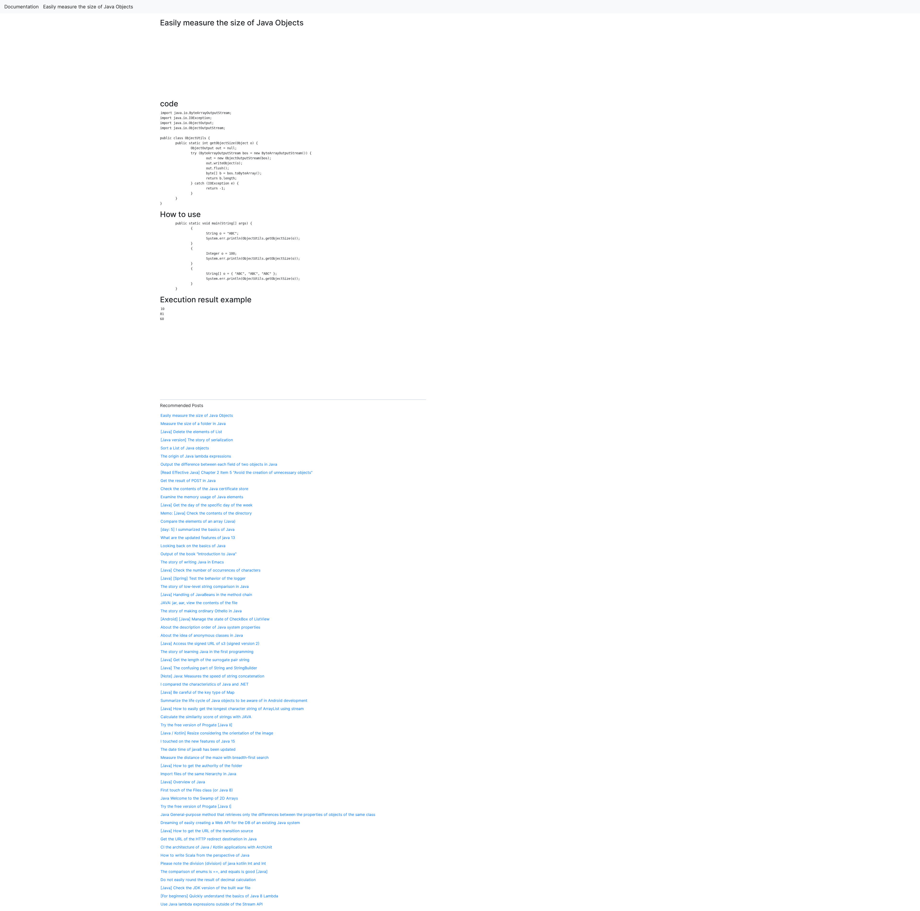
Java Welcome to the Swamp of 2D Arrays (199, 798)
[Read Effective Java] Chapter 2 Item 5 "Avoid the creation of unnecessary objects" (236, 472)
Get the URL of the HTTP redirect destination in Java (209, 839)
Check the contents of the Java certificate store (204, 488)
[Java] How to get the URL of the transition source (207, 830)
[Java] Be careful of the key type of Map (198, 692)
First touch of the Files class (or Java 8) (197, 790)
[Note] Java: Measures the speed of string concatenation (212, 676)
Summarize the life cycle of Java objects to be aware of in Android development (234, 700)
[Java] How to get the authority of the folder (201, 765)
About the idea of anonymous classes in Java (202, 635)
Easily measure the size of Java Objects (88, 7)
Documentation (21, 7)
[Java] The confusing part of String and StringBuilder (209, 667)
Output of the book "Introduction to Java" (198, 553)
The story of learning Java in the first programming (207, 651)
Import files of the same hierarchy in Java (198, 773)
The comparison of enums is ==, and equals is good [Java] (214, 871)
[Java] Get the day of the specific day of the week (207, 505)
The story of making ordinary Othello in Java (201, 610)
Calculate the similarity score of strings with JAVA (206, 716)
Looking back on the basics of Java (193, 545)
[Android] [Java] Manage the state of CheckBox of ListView (215, 619)
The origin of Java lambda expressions (196, 456)
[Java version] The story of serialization (197, 439)
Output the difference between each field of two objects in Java (219, 464)
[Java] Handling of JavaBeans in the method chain (206, 594)
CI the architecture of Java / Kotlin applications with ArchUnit (216, 847)
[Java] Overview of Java (183, 781)
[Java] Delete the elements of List (191, 431)
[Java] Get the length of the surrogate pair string (205, 659)
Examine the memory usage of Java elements (202, 496)
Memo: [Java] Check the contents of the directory (206, 513)
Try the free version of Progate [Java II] (196, 724)
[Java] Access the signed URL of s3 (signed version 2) (210, 643)
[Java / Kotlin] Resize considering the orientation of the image (217, 733)
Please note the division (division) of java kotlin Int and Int (213, 863)
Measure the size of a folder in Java (193, 423)
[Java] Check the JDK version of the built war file (205, 887)
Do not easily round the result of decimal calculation (208, 879)
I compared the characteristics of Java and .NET (204, 684)
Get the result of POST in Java (188, 480)
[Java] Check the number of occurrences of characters (210, 570)
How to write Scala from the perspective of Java (205, 855)
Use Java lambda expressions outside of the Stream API (212, 904)
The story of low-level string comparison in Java (205, 586)
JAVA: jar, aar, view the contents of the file (199, 602)
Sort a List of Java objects (185, 448)
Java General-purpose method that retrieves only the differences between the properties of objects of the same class (268, 814)
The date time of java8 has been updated (198, 749)
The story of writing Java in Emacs (192, 562)
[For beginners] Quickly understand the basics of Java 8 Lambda (219, 896)
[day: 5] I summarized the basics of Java (198, 529)
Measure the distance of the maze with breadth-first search (215, 757)
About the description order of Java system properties (210, 627)
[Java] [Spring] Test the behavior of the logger (203, 578)
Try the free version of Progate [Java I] (196, 806)
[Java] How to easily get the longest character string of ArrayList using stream (232, 708)
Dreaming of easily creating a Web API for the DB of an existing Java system (230, 822)
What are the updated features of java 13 (198, 537)
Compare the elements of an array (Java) (198, 521)
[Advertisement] (745, 215)
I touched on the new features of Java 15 (198, 741)
